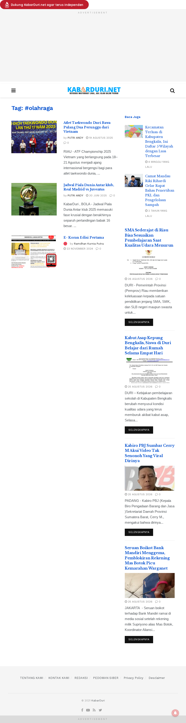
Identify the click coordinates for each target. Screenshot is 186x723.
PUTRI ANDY (75, 137)
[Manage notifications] (175, 713)
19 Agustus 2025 (100, 137)
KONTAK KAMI (58, 678)
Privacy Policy (133, 678)
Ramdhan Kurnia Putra (89, 243)
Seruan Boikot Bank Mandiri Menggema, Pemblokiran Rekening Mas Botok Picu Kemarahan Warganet (147, 557)
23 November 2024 (79, 248)
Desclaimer (157, 678)
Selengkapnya (138, 322)
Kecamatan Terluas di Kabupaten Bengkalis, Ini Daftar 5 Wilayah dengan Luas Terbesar (159, 141)
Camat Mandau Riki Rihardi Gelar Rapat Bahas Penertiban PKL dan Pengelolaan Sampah (159, 190)
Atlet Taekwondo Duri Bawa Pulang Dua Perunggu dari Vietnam (87, 127)
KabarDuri (98, 700)
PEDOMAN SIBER (105, 678)
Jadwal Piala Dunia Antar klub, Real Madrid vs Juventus (89, 187)
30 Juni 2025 (97, 195)
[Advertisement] (93, 50)
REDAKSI (81, 678)
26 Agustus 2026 (140, 278)
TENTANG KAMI (31, 678)
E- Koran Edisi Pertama (84, 237)
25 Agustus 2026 (139, 386)
